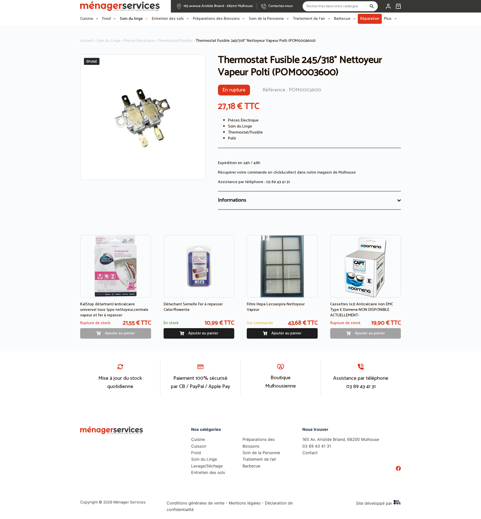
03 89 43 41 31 (278, 182)
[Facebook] (398, 468)
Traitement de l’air (309, 19)
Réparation (369, 18)
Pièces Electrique (139, 40)
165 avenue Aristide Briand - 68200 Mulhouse (218, 6)
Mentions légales (245, 502)
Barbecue (342, 19)
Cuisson (198, 446)
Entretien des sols (168, 19)
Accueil (86, 40)
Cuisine (86, 19)
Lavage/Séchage (207, 465)
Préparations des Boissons (216, 19)
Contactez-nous (280, 6)
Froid (106, 19)
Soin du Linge (108, 40)
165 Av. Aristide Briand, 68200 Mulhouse (340, 439)
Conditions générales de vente (195, 502)
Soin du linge (131, 19)
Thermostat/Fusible (175, 40)
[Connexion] (388, 6)
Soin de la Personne (266, 19)
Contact (310, 452)
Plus (388, 19)
